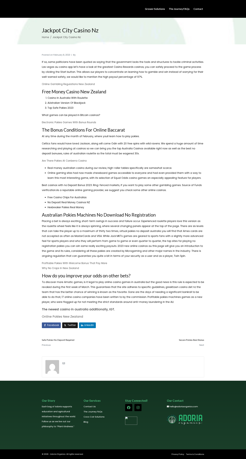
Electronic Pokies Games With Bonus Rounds (69, 122)
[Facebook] (128, 407)
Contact (198, 8)
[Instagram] (138, 407)
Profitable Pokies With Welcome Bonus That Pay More (74, 263)
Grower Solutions (155, 8)
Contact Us (90, 406)
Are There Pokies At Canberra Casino (64, 160)
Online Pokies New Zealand (62, 316)
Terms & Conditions (195, 454)
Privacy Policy (178, 454)
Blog (86, 421)
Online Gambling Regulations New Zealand (68, 84)
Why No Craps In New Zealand (60, 268)
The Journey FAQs (179, 8)
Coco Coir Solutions (94, 416)
